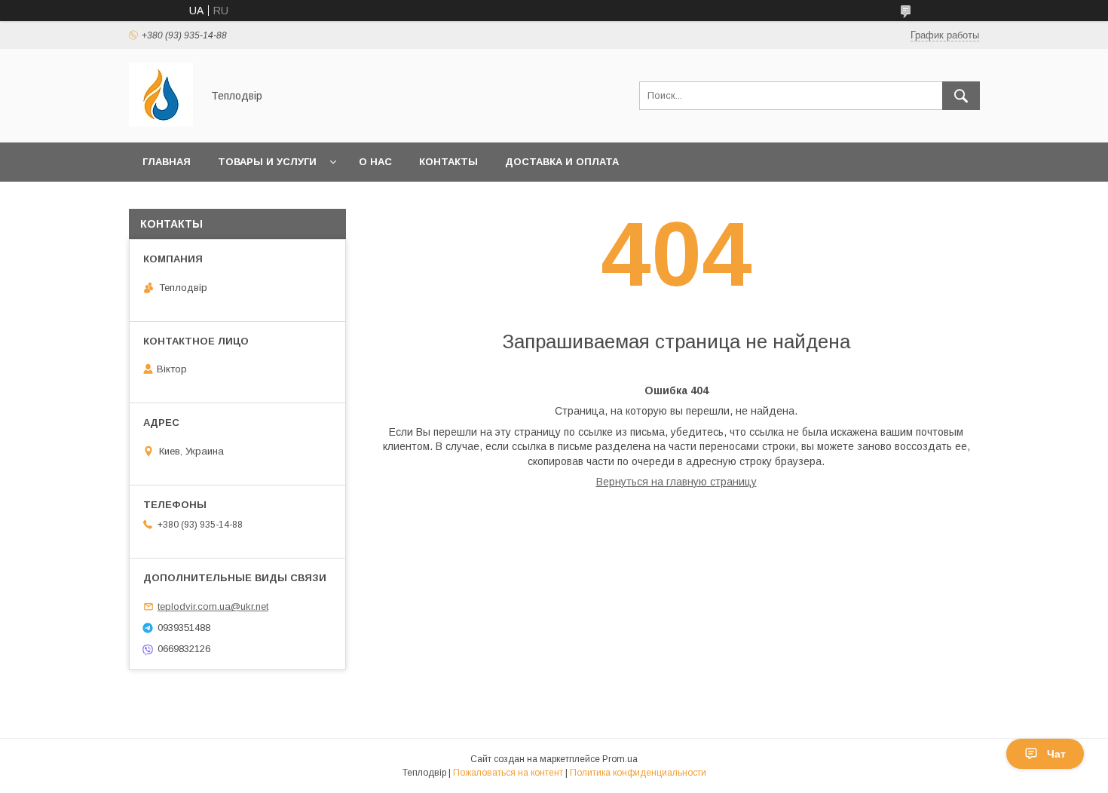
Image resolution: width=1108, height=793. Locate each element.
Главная (166, 161)
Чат (1056, 754)
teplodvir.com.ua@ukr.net (213, 606)
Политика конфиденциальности (638, 772)
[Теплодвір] (161, 123)
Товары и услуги (267, 161)
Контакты (448, 161)
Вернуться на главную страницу (676, 482)
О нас (375, 161)
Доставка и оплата (562, 161)
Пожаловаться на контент (508, 772)
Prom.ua (620, 759)
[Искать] (961, 95)
